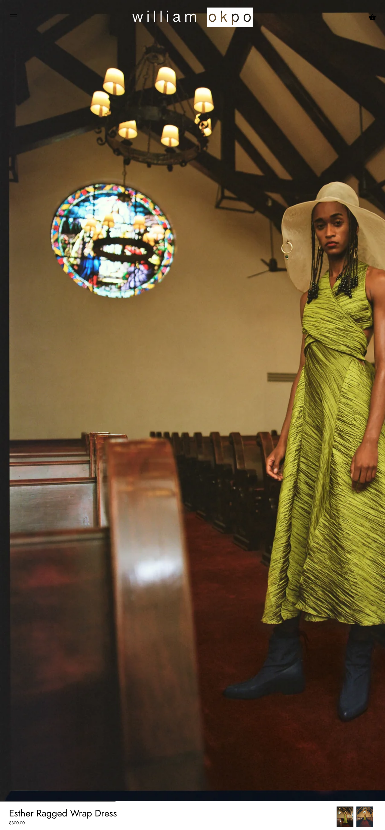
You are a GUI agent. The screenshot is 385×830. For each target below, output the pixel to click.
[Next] (376, 817)
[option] (345, 817)
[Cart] (372, 17)
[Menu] (13, 18)
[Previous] (336, 817)
